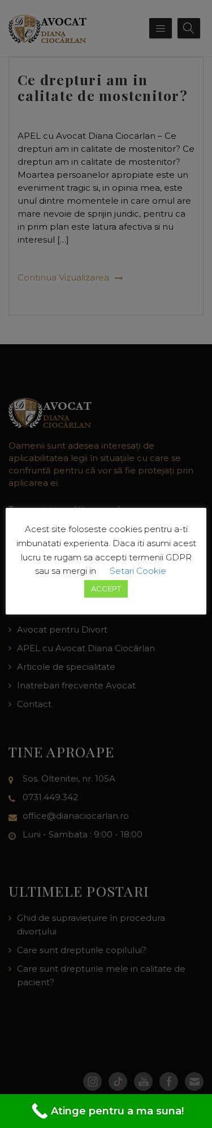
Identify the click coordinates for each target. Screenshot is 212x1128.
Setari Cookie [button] (138, 570)
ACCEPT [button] (106, 588)
